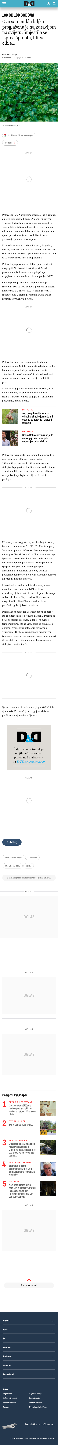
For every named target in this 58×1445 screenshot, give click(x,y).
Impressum (7, 1393)
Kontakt (6, 1407)
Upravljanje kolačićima (38, 1407)
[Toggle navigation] (4, 3)
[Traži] (54, 3)
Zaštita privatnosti (10, 1398)
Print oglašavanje (35, 1403)
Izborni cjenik (34, 1398)
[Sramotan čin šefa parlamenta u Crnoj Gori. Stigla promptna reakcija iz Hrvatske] (48, 1169)
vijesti (6, 1320)
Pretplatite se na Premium (40, 1424)
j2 (4, 1338)
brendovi (8, 1374)
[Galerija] (29, 92)
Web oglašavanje (9, 1403)
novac (7, 1347)
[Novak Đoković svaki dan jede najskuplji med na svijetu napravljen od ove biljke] (10, 438)
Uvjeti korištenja (35, 1393)
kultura (7, 1356)
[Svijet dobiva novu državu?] (48, 1127)
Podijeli (8, 143)
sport (6, 1329)
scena (7, 1365)
